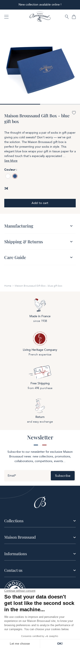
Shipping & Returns (23, 241)
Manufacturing (18, 226)
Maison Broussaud (20, 537)
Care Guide (15, 257)
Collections (13, 520)
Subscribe (62, 475)
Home (7, 285)
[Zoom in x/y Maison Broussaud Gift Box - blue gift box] (40, 65)
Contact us (13, 570)
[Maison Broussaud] (40, 17)
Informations (15, 553)
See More (10, 161)
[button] (67, 17)
